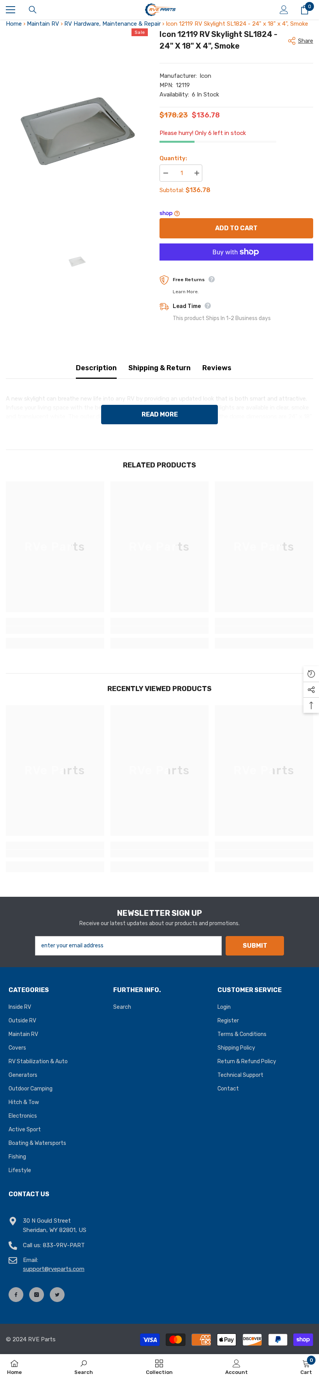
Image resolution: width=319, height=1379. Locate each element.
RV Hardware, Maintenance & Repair (112, 23)
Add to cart (236, 228)
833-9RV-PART (64, 1245)
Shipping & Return (159, 368)
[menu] (10, 9)
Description (96, 368)
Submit (255, 945)
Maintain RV (43, 23)
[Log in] (284, 9)
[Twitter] (57, 1294)
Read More (160, 414)
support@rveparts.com (53, 1268)
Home (14, 23)
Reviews (216, 368)
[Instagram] (36, 1294)
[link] (55, 630)
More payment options (236, 265)
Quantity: (173, 158)
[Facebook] (16, 1294)
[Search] (32, 9)
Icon (205, 75)
